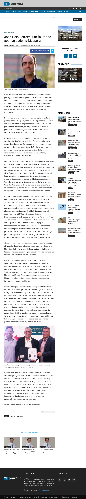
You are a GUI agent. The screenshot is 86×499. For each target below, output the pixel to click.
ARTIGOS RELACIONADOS (29, 432)
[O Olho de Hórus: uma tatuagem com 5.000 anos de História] (29, 442)
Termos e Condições (25, 497)
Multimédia (9, 15)
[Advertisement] (29, 23)
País (19, 11)
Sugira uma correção (48, 412)
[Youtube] (80, 8)
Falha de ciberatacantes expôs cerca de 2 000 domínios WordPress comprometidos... (74, 182)
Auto (66, 11)
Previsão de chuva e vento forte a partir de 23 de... (74, 132)
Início (7, 11)
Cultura (60, 11)
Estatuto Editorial (54, 497)
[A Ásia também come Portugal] (47, 442)
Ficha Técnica (65, 497)
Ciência (43, 11)
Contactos (74, 497)
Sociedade (10, 32)
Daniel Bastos (8, 45)
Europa (25, 11)
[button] (80, 12)
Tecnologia (51, 11)
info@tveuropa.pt (44, 490)
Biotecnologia (72, 125)
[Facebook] (69, 8)
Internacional (34, 11)
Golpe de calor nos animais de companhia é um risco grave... (74, 219)
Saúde (70, 223)
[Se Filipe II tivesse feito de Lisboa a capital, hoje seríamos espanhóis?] (12, 442)
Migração (20, 416)
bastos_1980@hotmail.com (23, 45)
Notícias (13, 11)
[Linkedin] (73, 8)
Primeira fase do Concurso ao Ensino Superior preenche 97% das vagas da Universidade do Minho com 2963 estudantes (70, 33)
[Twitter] (76, 8)
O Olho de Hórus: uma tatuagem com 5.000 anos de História (28, 452)
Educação (71, 173)
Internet (70, 187)
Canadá (13, 416)
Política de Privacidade (40, 497)
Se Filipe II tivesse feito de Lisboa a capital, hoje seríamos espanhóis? (11, 452)
